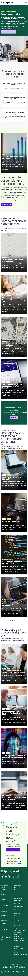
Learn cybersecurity (19, 938)
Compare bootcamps (19, 930)
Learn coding (17, 936)
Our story (16, 946)
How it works (17, 885)
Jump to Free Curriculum (8, 31)
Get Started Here (6, 204)
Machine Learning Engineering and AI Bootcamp (5, 894)
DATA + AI (3, 883)
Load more (13, 620)
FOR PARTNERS (17, 913)
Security (21, 966)
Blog (15, 928)
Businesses (17, 917)
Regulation (5, 967)
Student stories (18, 894)
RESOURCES (17, 925)
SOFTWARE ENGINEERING (4, 911)
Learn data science (19, 934)
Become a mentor (18, 948)
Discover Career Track (13, 849)
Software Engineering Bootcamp (4, 915)
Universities (17, 915)
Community (17, 896)
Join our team (17, 950)
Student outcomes (19, 891)
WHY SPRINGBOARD (18, 883)
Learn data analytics (19, 940)
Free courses (17, 932)
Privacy (10, 966)
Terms (6, 966)
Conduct (16, 966)
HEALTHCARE (17, 903)
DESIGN (2, 927)
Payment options (18, 898)
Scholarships (17, 900)
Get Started (14, 417)
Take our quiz (2, 938)
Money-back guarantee (20, 889)
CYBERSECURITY (4, 902)
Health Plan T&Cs (13, 967)
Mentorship (17, 887)
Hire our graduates (19, 920)
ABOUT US (16, 944)
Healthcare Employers (19, 909)
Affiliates (16, 922)
